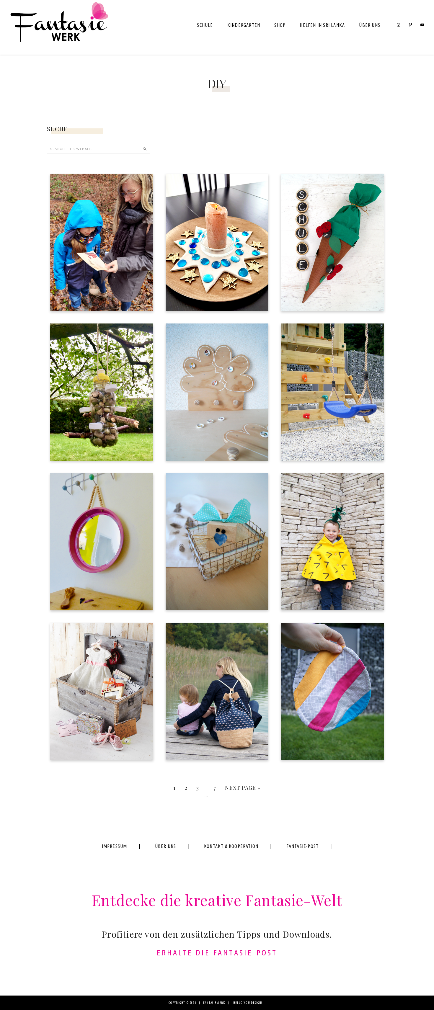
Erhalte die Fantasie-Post (217, 952)
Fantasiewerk (59, 27)
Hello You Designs (247, 1002)
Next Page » (242, 787)
